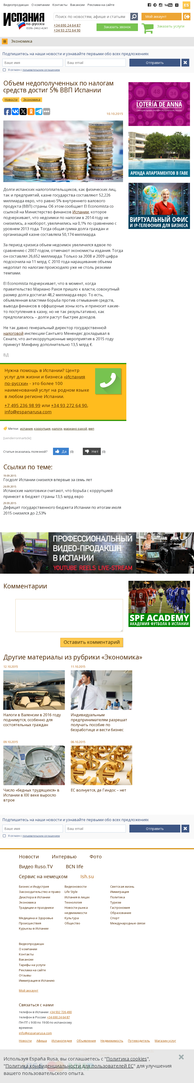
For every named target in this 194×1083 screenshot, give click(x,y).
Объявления (86, 1040)
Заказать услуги (170, 26)
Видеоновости (76, 886)
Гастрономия (120, 907)
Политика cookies (126, 1059)
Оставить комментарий (92, 642)
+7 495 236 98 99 (22, 405)
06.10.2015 (78, 742)
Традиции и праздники (36, 907)
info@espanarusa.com (28, 412)
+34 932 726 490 (61, 1012)
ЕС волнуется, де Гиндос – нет (98, 790)
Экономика (21, 41)
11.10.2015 (78, 666)
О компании (40, 5)
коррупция (42, 428)
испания (26, 428)
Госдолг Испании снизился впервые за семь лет (47, 479)
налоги (57, 428)
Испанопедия (62, 1040)
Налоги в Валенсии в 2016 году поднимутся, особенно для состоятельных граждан (32, 719)
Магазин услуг (165, 1040)
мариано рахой (75, 428)
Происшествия (30, 923)
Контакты (60, 5)
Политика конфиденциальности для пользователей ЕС (69, 1066)
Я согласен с (34, 70)
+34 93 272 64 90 (67, 30)
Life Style (71, 892)
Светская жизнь (122, 886)
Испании (80, 212)
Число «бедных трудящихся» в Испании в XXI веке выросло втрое (31, 795)
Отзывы (25, 975)
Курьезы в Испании (33, 928)
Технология (73, 902)
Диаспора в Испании (34, 897)
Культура (72, 918)
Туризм (115, 902)
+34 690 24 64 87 (67, 25)
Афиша (41, 1040)
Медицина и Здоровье (36, 918)
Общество (72, 923)
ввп (91, 428)
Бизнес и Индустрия (34, 886)
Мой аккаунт (28, 990)
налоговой (13, 333)
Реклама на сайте (101, 5)
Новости (25, 1040)
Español (186, 3)
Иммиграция (119, 892)
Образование (120, 913)
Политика (117, 897)
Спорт (114, 918)
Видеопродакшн (16, 5)
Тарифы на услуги (32, 965)
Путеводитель (139, 1040)
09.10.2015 (10, 742)
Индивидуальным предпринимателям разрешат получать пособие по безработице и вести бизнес (99, 722)
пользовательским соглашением (41, 70)
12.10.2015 (10, 666)
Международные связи (127, 923)
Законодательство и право (40, 892)
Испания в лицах (77, 897)
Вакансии (77, 5)
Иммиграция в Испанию (37, 980)
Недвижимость (112, 1040)
